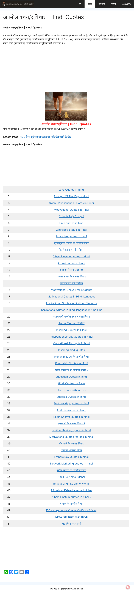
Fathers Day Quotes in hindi (71, 456)
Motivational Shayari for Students (71, 289)
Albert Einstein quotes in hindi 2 (71, 497)
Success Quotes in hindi (71, 396)
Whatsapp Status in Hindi (71, 229)
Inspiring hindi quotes (71, 350)
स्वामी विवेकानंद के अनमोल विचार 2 (71, 370)
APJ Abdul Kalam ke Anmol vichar (71, 490)
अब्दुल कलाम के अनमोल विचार (71, 276)
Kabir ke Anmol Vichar (71, 477)
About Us (126, 4)
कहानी (113, 4)
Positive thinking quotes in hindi (71, 430)
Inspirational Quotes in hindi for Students (71, 303)
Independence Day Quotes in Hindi (71, 336)
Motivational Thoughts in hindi (71, 343)
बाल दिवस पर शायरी (71, 523)
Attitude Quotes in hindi (71, 410)
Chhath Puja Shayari (71, 216)
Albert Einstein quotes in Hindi (71, 256)
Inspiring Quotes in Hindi (71, 330)
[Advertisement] (66, 67)
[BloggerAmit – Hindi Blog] (17, 4)
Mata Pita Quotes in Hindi (71, 517)
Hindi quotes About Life (71, 390)
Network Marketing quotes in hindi (71, 463)
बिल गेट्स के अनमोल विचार (71, 249)
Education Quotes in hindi (71, 376)
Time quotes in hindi (71, 223)
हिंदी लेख (102, 4)
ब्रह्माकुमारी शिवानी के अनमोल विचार (71, 243)
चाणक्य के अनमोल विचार (71, 503)
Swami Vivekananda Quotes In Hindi (71, 203)
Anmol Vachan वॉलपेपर (71, 323)
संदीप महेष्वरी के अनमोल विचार (71, 470)
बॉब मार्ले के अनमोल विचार (71, 443)
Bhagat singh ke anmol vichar (71, 483)
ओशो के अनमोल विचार (71, 450)
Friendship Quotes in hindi (71, 363)
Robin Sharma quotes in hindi (71, 416)
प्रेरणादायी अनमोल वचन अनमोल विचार (71, 316)
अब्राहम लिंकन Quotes (71, 269)
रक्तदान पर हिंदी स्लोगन (71, 283)
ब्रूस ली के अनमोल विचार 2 (71, 423)
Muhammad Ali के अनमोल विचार (71, 356)
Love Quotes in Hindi (71, 189)
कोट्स (90, 4)
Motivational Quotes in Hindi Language (72, 296)
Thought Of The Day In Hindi (71, 196)
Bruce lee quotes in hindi (71, 236)
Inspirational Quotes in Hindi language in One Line (71, 309)
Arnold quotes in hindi (71, 263)
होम (80, 4)
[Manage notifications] (128, 587)
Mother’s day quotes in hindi (71, 403)
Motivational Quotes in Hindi (71, 209)
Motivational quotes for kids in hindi (71, 436)
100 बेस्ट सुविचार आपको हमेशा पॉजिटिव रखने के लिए (45, 136)
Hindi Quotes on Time (71, 383)
